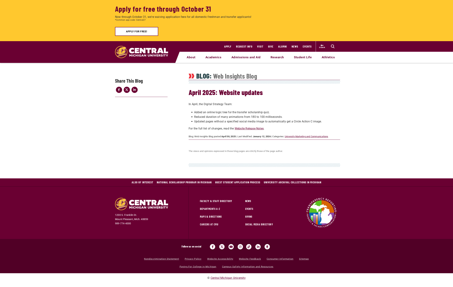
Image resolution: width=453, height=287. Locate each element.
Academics (213, 57)
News (295, 46)
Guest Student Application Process (237, 182)
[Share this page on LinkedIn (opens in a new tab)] (134, 90)
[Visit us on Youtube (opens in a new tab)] (231, 247)
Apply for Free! (136, 31)
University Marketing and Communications (306, 136)
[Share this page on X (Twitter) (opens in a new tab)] (127, 90)
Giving (249, 216)
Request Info (244, 46)
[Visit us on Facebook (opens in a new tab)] (212, 247)
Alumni (282, 46)
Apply (227, 46)
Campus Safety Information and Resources (248, 266)
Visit (260, 46)
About (191, 57)
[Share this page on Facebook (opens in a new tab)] (119, 90)
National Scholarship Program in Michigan (184, 182)
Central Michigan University (228, 278)
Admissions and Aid (246, 57)
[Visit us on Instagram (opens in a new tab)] (240, 247)
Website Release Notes (249, 128)
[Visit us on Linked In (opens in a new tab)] (258, 247)
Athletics (328, 57)
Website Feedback (250, 259)
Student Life (303, 57)
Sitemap (304, 259)
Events (307, 46)
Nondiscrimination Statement (161, 259)
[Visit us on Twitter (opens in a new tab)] (222, 247)
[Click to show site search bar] (332, 46)
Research (277, 57)
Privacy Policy (193, 259)
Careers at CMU (209, 224)
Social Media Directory (259, 224)
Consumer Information (280, 259)
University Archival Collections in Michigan (292, 182)
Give (270, 46)
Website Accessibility (220, 259)
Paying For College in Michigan (198, 266)
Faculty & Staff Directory (216, 201)
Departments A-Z (210, 208)
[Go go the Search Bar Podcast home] (267, 247)
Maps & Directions (211, 216)
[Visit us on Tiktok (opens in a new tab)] (249, 247)
